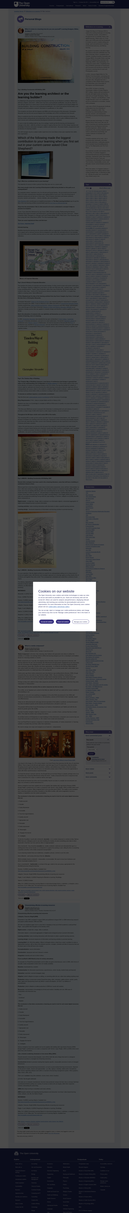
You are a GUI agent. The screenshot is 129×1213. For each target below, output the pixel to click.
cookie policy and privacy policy (58, 607)
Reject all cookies (63, 622)
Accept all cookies (46, 622)
